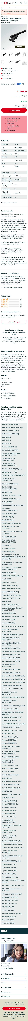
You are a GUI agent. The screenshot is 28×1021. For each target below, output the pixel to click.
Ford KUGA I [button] (6, 545)
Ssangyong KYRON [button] (8, 797)
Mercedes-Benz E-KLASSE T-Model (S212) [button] (11, 644)
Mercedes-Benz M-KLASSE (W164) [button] (13, 679)
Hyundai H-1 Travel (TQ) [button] (10, 585)
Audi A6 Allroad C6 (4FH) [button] (10, 431)
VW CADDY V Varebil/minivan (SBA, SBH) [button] (12, 890)
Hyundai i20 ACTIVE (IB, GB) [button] (11, 595)
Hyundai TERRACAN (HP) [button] (10, 592)
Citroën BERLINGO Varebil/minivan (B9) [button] (9, 465)
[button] (20, 2)
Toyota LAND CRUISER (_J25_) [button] (12, 841)
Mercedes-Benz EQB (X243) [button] (11, 648)
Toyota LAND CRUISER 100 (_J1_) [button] (12, 844)
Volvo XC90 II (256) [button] (8, 923)
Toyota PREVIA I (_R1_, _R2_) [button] (11, 861)
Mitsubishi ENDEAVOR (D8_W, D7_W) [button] (9, 693)
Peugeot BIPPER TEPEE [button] (9, 743)
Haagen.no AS (6, 987)
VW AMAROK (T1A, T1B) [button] (10, 877)
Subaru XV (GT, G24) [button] (9, 817)
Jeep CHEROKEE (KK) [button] (9, 613)
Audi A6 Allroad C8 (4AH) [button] (10, 434)
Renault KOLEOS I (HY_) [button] (10, 775)
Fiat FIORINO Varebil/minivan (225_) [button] (10, 509)
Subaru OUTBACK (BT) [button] (9, 810)
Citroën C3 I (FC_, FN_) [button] (9, 472)
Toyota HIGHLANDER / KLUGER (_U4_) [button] (9, 837)
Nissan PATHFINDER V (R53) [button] (11, 721)
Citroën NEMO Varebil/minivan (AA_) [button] (9, 488)
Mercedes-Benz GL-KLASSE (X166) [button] (13, 651)
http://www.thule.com (9, 395)
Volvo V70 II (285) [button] (8, 920)
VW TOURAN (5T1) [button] (8, 910)
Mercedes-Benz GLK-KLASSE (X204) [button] (9, 665)
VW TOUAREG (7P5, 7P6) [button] (10, 900)
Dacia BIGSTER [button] (7, 492)
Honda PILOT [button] (6, 579)
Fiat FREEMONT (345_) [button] (9, 513)
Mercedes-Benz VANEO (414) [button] (11, 686)
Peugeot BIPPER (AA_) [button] (9, 740)
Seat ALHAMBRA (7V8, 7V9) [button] (11, 788)
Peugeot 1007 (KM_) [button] (8, 733)
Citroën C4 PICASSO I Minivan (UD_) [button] (9, 479)
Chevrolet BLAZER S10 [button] (9, 447)
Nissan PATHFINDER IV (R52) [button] (11, 717)
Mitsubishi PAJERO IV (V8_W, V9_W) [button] (9, 701)
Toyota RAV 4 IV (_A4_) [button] (9, 871)
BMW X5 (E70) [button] (6, 443)
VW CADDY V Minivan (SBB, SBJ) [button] (13, 885)
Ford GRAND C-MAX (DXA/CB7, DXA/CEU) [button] (9, 541)
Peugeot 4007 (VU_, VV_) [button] (10, 737)
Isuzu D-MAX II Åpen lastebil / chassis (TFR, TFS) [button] (12, 609)
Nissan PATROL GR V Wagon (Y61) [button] (13, 724)
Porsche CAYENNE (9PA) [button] (10, 768)
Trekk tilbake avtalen (14, 1008)
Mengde (17, 106)
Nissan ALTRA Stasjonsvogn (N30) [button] (13, 706)
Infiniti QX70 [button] (6, 601)
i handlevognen (15, 110)
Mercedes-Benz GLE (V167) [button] (11, 658)
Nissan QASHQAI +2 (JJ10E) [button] (11, 727)
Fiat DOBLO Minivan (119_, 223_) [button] (13, 505)
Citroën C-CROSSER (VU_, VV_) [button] (12, 469)
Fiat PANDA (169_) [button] (8, 517)
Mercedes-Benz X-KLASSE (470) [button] (12, 689)
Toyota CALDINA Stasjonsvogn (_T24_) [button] (9, 821)
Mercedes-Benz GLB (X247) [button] (11, 655)
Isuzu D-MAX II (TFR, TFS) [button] (10, 605)
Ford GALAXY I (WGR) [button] (9, 537)
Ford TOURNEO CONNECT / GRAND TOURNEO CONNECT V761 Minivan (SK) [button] (13, 557)
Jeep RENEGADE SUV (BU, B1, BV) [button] (13, 616)
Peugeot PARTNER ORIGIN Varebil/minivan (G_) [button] (11, 753)
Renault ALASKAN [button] (8, 772)
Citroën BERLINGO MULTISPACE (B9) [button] (8, 459)
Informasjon (5, 996)
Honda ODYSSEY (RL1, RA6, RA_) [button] (12, 576)
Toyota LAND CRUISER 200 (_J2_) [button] (12, 847)
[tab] (3, 55)
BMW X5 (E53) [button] (6, 440)
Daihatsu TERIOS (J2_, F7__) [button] (11, 499)
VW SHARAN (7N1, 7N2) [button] (10, 897)
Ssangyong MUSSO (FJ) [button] (9, 801)
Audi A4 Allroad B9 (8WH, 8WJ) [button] (12, 427)
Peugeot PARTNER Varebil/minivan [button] (8, 761)
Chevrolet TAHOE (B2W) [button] (10, 450)
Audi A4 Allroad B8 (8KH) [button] (10, 424)
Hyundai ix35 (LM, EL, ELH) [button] (11, 598)
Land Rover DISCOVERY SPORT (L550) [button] (10, 630)
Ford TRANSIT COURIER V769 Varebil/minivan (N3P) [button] (11, 568)
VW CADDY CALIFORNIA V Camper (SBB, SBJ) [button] (13, 881)
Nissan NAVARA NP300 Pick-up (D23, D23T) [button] (12, 713)
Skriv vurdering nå (14, 322)
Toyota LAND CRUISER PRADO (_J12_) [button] (9, 851)
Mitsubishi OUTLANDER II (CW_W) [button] (13, 697)
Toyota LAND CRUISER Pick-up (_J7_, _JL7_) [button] (12, 857)
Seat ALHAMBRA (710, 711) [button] (11, 785)
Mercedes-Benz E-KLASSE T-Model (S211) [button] (11, 639)
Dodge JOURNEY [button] (7, 502)
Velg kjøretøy (9, 13)
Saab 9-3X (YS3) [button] (7, 778)
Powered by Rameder (18, 1014)
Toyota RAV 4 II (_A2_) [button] (9, 864)
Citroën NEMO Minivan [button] (10, 484)
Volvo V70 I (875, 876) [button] (9, 916)
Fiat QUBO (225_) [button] (7, 520)
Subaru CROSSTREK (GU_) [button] (10, 804)
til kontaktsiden (8, 968)
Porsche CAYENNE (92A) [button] (10, 765)
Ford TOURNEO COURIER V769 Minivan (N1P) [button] (12, 563)
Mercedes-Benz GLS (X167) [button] (11, 673)
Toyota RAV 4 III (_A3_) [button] (9, 867)
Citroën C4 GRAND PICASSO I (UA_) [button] (13, 475)
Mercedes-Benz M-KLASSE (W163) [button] (13, 676)
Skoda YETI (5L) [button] (7, 791)
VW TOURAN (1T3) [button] (8, 907)
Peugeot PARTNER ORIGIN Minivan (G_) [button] (11, 747)
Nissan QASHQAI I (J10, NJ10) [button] (12, 730)
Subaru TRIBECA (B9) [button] (9, 814)
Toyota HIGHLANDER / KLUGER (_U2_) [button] (9, 831)
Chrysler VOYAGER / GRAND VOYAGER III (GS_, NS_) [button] (11, 454)
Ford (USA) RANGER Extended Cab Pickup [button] (12, 533)
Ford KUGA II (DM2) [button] (8, 548)
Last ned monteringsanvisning (12, 288)
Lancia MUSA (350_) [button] (8, 623)
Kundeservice (6, 992)
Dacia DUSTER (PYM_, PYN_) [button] (11, 495)
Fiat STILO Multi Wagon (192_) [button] (12, 523)
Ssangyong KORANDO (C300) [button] (11, 794)
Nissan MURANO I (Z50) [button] (10, 709)
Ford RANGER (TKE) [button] (8, 552)
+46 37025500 (7, 398)
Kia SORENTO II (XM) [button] (9, 620)
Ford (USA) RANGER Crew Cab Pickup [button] (10, 527)
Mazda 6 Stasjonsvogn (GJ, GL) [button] (12, 634)
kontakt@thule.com (9, 393)
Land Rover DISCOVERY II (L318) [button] (13, 626)
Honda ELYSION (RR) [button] (9, 572)
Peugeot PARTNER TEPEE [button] (10, 757)
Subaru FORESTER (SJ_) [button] (9, 807)
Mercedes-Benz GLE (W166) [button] (11, 661)
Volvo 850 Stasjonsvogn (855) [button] (12, 913)
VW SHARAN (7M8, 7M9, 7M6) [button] (12, 894)
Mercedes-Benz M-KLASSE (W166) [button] (13, 682)
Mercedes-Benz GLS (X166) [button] (11, 669)
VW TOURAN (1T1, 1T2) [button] (9, 904)
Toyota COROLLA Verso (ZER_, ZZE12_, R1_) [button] (12, 826)
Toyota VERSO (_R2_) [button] (9, 874)
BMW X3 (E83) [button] (6, 437)
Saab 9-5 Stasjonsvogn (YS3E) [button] (12, 781)
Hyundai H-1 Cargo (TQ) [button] (10, 582)
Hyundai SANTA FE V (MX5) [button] (11, 589)
